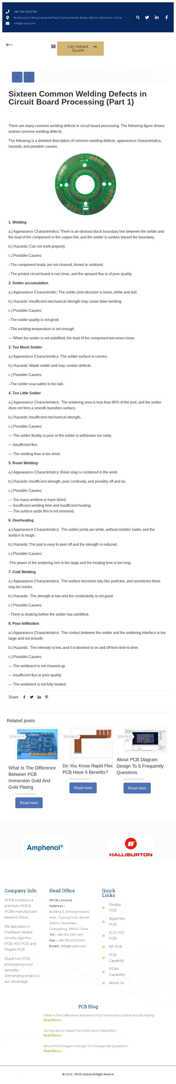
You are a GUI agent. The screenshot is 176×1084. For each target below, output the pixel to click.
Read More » (53, 1020)
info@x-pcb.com (73, 946)
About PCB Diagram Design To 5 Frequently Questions (140, 766)
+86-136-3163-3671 (70, 934)
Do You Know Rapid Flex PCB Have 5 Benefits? (80, 1030)
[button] (137, 17)
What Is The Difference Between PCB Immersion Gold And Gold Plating (99, 1015)
